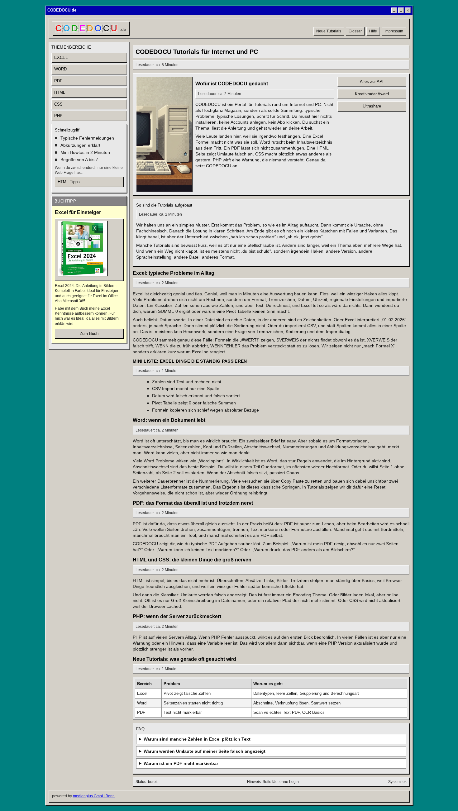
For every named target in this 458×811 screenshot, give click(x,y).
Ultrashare (372, 106)
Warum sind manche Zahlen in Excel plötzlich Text (197, 739)
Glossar (355, 31)
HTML (59, 92)
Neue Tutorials (328, 31)
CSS (58, 104)
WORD (60, 69)
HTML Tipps (69, 181)
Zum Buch (89, 333)
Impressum (393, 31)
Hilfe (373, 31)
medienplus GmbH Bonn (94, 796)
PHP (58, 115)
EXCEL (61, 57)
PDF (58, 81)
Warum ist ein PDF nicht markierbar (181, 763)
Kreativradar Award (372, 94)
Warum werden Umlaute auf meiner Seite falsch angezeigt (204, 751)
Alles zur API (372, 81)
